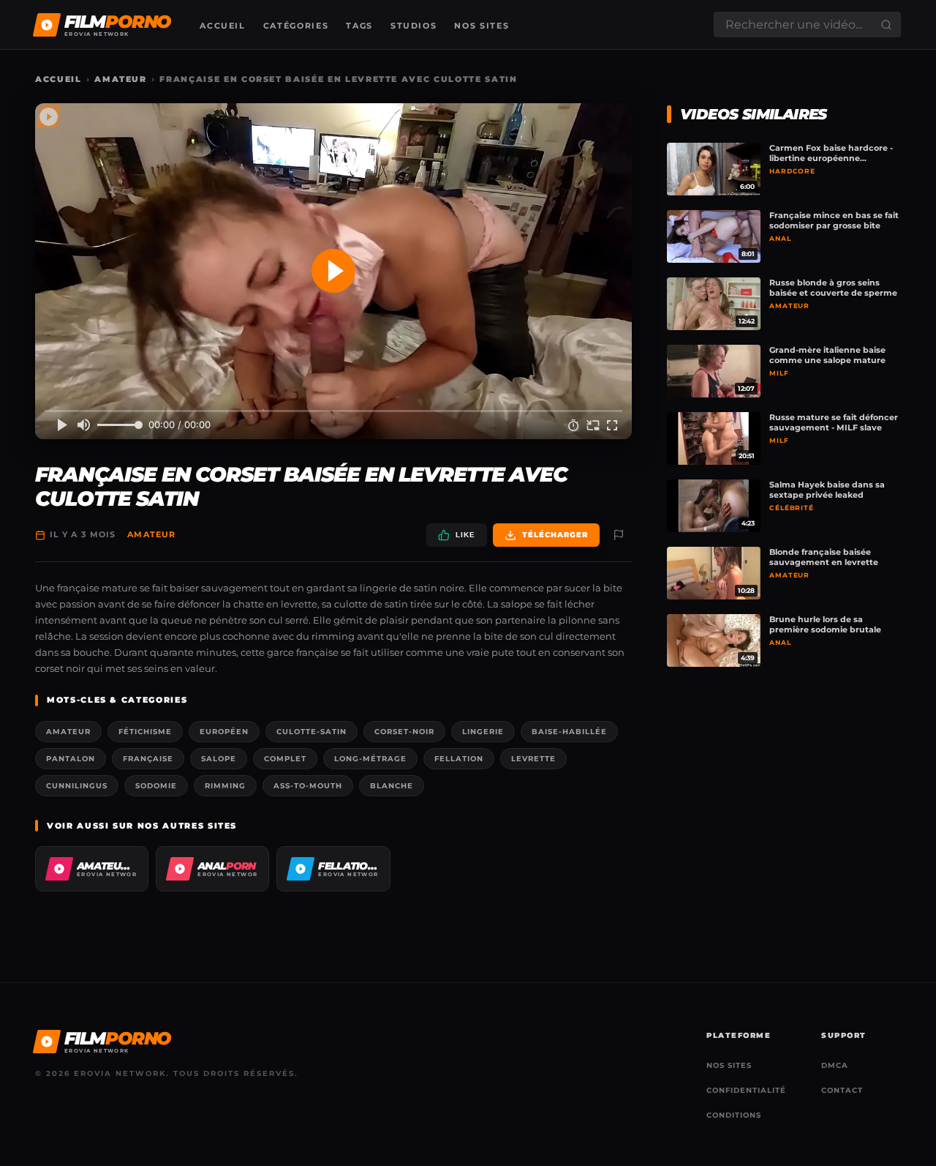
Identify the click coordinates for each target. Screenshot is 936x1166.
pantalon (70, 758)
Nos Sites (481, 25)
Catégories (296, 25)
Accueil (223, 25)
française (148, 758)
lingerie (483, 731)
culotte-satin (311, 731)
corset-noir (404, 731)
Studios (413, 25)
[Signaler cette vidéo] (618, 535)
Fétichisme (145, 731)
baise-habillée (569, 731)
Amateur (120, 79)
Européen (224, 731)
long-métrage (370, 758)
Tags (359, 25)
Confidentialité (746, 1090)
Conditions (733, 1115)
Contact (842, 1090)
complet (285, 758)
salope (218, 758)
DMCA (834, 1065)
